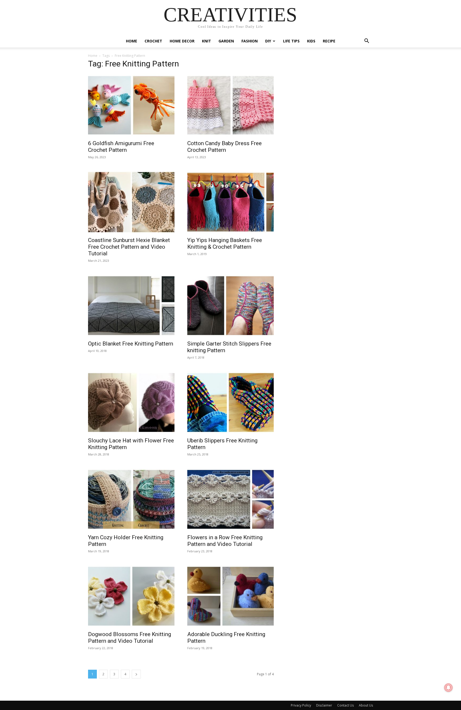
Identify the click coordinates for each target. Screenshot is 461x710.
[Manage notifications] (448, 687)
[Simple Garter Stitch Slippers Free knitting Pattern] (230, 305)
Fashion (249, 40)
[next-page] (136, 674)
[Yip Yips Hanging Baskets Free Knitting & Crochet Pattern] (230, 202)
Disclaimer (324, 705)
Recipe (329, 40)
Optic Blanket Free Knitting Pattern (130, 343)
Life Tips (291, 40)
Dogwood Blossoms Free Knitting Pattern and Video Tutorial (129, 637)
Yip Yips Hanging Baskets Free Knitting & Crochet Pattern (224, 243)
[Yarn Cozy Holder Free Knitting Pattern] (131, 499)
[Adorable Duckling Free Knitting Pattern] (230, 596)
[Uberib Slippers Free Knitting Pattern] (230, 402)
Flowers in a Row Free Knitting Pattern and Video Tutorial (225, 540)
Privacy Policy (301, 705)
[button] (366, 41)
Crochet (153, 40)
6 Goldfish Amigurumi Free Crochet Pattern (121, 146)
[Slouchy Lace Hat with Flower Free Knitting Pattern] (131, 402)
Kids (311, 40)
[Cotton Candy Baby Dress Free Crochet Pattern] (230, 105)
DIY (268, 40)
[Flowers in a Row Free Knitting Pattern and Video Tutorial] (230, 499)
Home (131, 40)
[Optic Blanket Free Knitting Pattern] (131, 305)
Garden (226, 40)
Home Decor (182, 40)
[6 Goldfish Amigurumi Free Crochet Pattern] (131, 105)
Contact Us (345, 705)
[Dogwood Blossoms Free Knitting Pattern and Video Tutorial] (131, 596)
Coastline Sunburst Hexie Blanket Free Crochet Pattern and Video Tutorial (129, 247)
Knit (206, 40)
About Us (366, 705)
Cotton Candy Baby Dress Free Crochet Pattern (224, 146)
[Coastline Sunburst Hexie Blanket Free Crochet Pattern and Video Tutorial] (131, 202)
